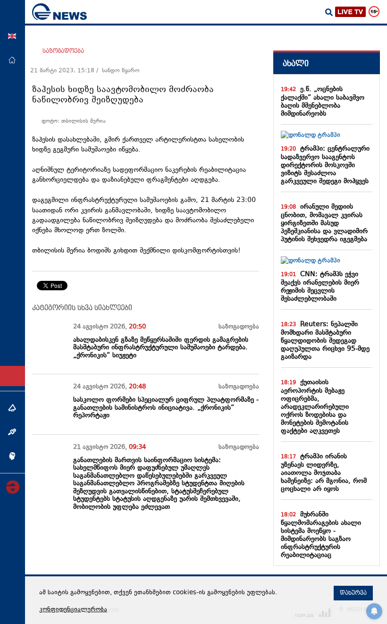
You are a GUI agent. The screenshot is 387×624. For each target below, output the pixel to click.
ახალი (296, 63)
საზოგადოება (63, 51)
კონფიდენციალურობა (73, 610)
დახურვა (353, 593)
